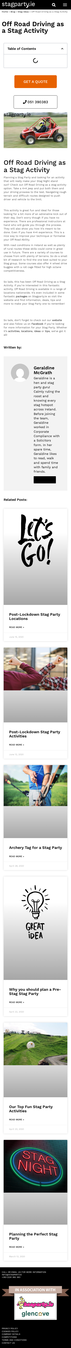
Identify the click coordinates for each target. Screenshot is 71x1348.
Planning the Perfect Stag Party (33, 1236)
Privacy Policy (10, 1328)
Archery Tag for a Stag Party (35, 847)
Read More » (16, 627)
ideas (37, 331)
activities (13, 331)
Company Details (11, 1334)
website (57, 320)
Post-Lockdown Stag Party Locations (34, 616)
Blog (13, 11)
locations (26, 331)
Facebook (37, 323)
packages (21, 296)
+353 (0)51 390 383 (11, 1277)
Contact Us (8, 1343)
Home (5, 11)
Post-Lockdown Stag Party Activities (34, 734)
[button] (62, 48)
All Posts (44, 479)
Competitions (9, 1337)
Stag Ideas (23, 11)
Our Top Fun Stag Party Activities (31, 1108)
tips (47, 331)
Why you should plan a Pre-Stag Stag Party (35, 991)
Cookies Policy (10, 1331)
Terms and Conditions (14, 1340)
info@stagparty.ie (12, 1275)
